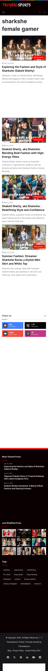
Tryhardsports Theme (15, 642)
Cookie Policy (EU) (32, 650)
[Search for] (44, 12)
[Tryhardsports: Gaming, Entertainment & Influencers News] (16, 4)
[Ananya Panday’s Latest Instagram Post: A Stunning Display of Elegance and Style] (39, 551)
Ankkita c (7, 570)
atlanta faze (18, 570)
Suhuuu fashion (30, 579)
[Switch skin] (40, 12)
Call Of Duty (31, 570)
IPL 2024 (6, 575)
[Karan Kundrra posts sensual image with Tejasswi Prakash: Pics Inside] (39, 542)
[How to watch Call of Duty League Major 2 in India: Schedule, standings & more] (24, 533)
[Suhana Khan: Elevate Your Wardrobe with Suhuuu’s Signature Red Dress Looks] (9, 533)
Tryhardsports (24, 646)
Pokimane (7, 579)
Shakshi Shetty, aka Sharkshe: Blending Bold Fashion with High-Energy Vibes (23, 153)
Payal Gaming (32, 575)
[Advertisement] (24, 666)
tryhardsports (26, 584)
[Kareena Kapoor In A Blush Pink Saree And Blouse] (9, 542)
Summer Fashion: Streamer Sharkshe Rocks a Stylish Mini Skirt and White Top (21, 260)
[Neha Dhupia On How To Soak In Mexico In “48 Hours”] (9, 551)
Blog (9, 650)
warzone (37, 584)
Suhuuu (17, 579)
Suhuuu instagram (10, 584)
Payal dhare (18, 575)
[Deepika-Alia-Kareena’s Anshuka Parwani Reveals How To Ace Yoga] (39, 533)
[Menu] (3, 12)
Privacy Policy (18, 650)
